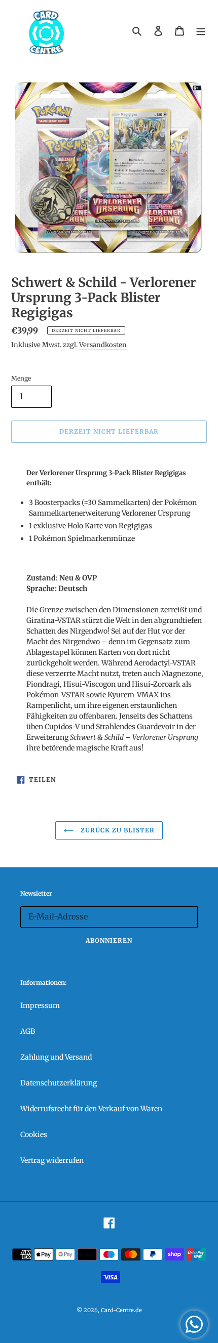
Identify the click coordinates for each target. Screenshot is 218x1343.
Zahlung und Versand (56, 1057)
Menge (21, 378)
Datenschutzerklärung (58, 1082)
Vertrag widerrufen (52, 1160)
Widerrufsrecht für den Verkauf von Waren (91, 1108)
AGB (27, 1031)
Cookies (33, 1134)
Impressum (40, 1005)
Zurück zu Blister (116, 830)
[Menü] (200, 30)
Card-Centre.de (121, 1310)
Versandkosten (103, 345)
